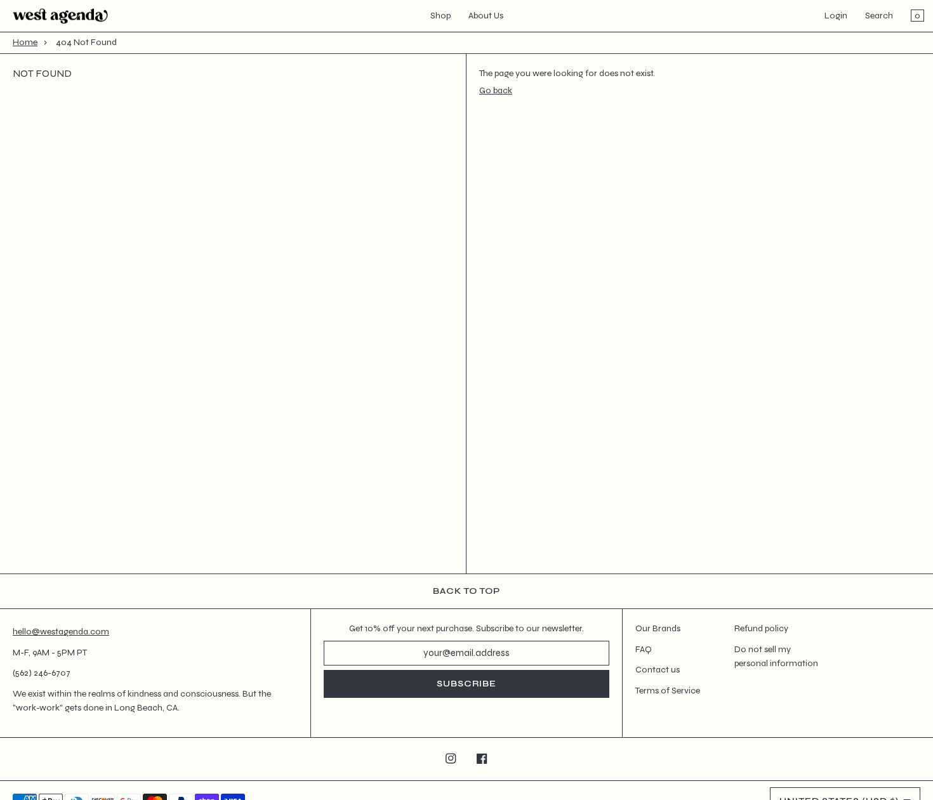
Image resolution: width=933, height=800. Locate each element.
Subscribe (466, 683)
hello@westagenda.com (61, 631)
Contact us (657, 669)
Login (835, 15)
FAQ (643, 649)
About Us (485, 15)
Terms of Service (667, 690)
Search (879, 15)
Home (25, 42)
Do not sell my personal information (776, 656)
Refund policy (761, 628)
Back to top (466, 591)
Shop (440, 15)
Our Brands (657, 628)
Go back (495, 90)
